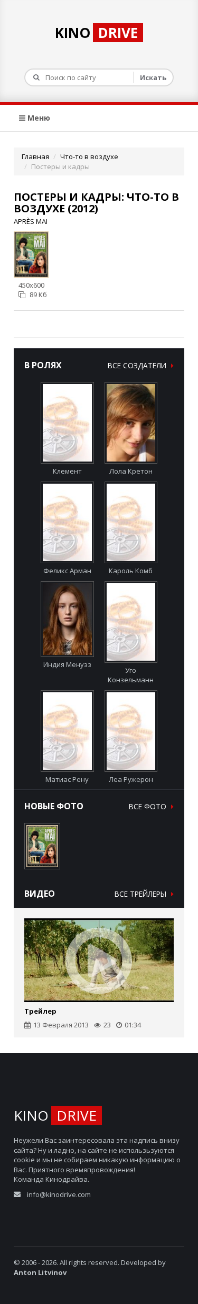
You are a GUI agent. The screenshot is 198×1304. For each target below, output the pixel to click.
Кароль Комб (131, 570)
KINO (96, 32)
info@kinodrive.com (59, 1194)
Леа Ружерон (131, 779)
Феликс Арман (67, 570)
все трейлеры (141, 894)
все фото (148, 806)
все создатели (138, 365)
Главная (35, 156)
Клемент (67, 471)
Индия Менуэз (67, 664)
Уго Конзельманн (131, 675)
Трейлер (40, 1011)
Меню (37, 118)
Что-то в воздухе (89, 156)
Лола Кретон (131, 471)
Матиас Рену (67, 779)
